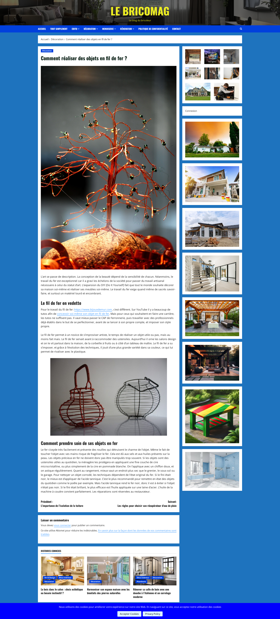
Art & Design (49, 577)
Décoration (90, 29)
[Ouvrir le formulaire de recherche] (241, 29)
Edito (74, 29)
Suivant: (147, 504)
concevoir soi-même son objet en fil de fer (83, 313)
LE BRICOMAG (140, 10)
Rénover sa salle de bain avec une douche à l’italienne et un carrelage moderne (152, 592)
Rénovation (126, 29)
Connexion (191, 110)
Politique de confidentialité (153, 29)
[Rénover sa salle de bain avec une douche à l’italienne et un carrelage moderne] (154, 571)
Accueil (42, 29)
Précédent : (62, 504)
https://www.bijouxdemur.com (93, 309)
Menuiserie (108, 29)
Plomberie (141, 581)
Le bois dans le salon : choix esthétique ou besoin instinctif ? (62, 591)
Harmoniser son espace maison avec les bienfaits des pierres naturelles (108, 591)
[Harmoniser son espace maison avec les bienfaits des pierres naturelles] (108, 571)
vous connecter (62, 525)
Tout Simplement (58, 29)
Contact (176, 29)
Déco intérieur (65, 577)
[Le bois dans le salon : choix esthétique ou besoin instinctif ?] (62, 571)
